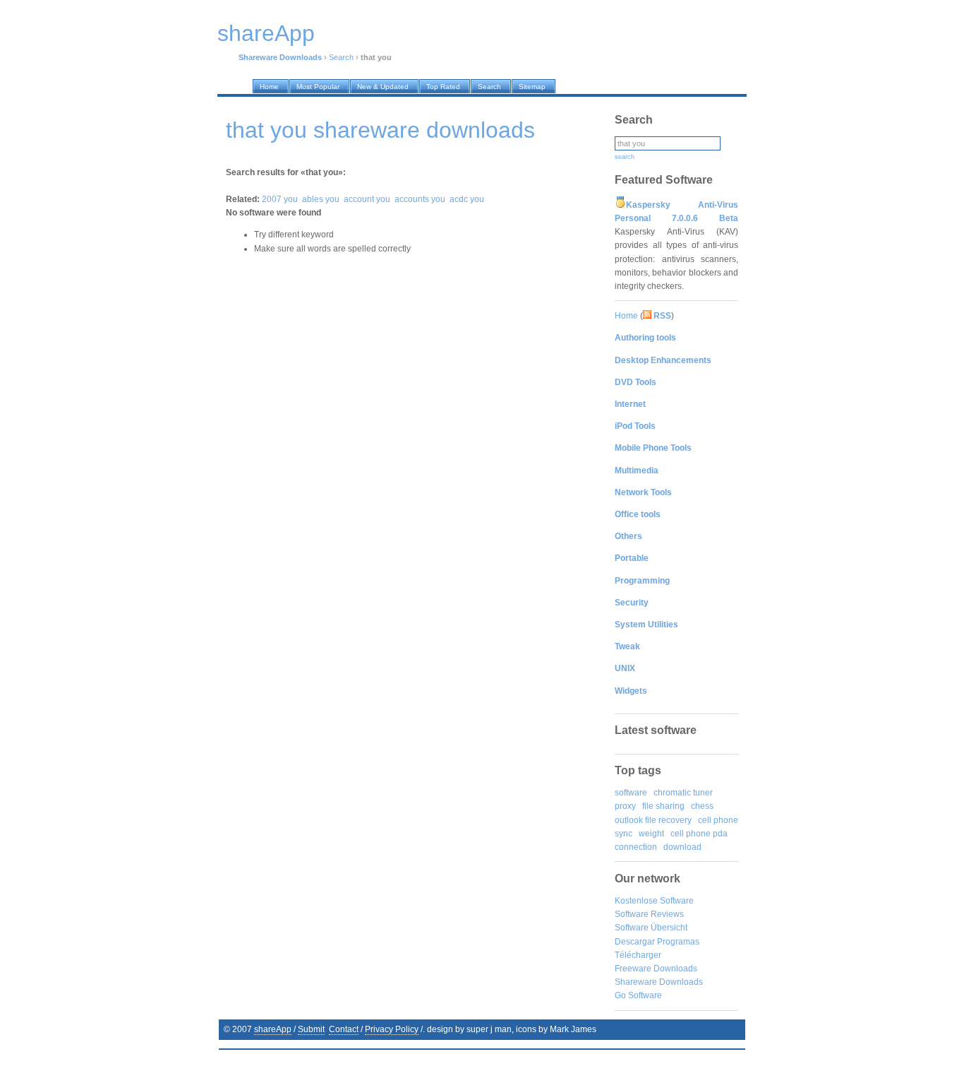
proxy (625, 806)
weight (651, 834)
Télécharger (638, 955)
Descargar (635, 942)
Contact (344, 1029)
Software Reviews (649, 914)
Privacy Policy (391, 1029)
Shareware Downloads (659, 982)
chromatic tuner (683, 793)
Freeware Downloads (656, 969)
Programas (678, 942)
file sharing (663, 806)
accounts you (419, 199)
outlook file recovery (653, 820)
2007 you (280, 199)
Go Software (638, 995)
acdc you (467, 199)
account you (367, 199)
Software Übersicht (651, 928)
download (682, 847)
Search (341, 57)
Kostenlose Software (654, 901)
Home (626, 316)
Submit (311, 1029)
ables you (320, 199)
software (631, 793)
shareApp (272, 1029)
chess (702, 806)
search (624, 156)
